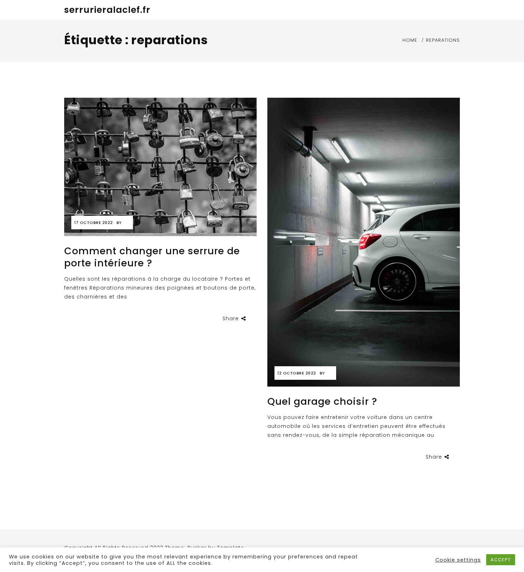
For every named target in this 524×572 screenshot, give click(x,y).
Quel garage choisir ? (322, 401)
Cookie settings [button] (458, 560)
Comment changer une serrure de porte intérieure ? (152, 257)
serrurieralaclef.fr (107, 10)
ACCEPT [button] (500, 559)
